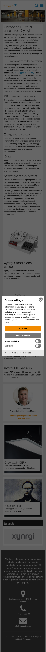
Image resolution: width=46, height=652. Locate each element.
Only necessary (23, 335)
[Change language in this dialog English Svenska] (40, 299)
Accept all (23, 328)
